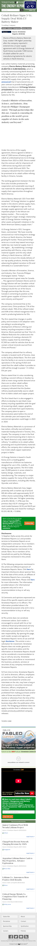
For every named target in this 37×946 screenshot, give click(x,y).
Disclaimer (6, 921)
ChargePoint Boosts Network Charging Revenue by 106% (15, 842)
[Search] (21, 10)
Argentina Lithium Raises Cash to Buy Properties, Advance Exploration (17, 860)
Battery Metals (26, 28)
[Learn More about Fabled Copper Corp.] (18, 739)
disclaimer (10, 641)
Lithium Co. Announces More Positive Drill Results (15, 878)
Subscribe (29, 523)
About (23, 916)
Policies (23, 931)
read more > (30, 837)
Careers (5, 931)
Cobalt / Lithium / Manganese (11, 28)
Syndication (25, 926)
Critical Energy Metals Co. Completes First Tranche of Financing (14, 896)
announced (6, 82)
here (29, 569)
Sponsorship (7, 926)
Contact (23, 921)
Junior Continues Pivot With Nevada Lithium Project (15, 826)
